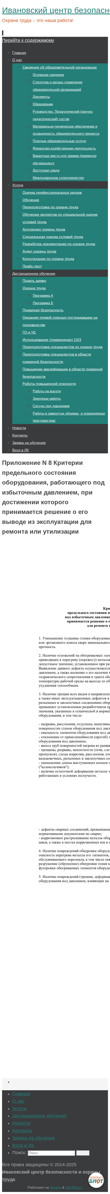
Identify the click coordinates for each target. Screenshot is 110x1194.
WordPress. (74, 1187)
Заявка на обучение (33, 1138)
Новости (21, 1123)
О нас (18, 1101)
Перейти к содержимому (28, 40)
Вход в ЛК (23, 1145)
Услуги (19, 1108)
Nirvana (55, 1187)
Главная (21, 1093)
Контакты (22, 1130)
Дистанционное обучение (39, 1115)
